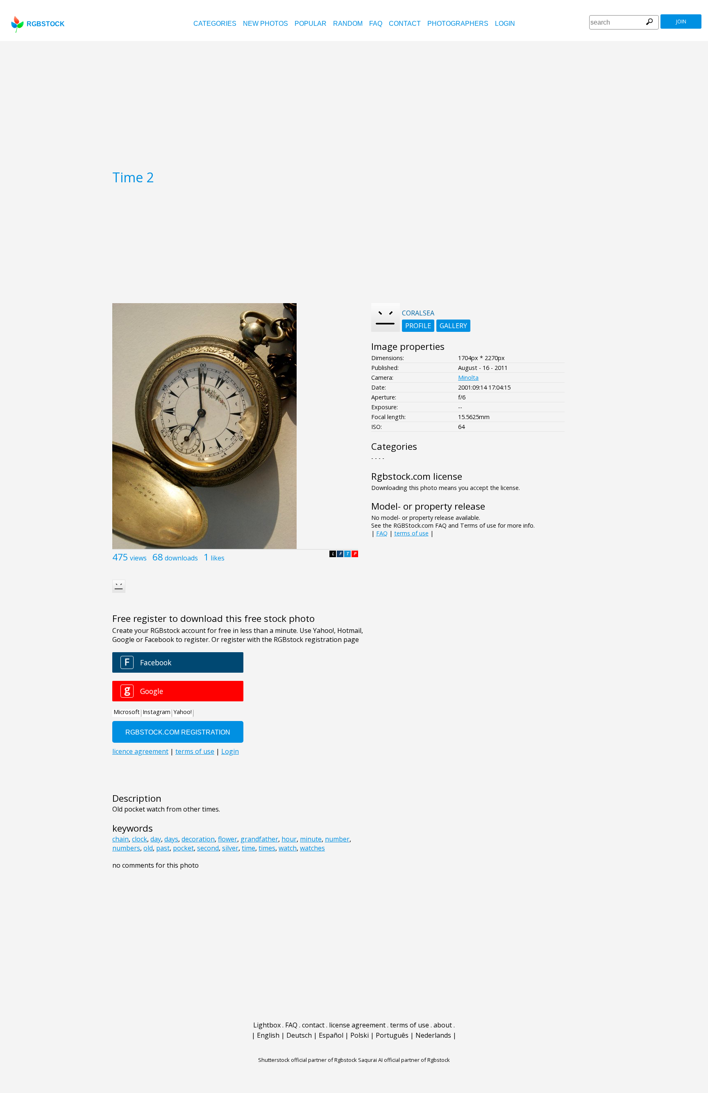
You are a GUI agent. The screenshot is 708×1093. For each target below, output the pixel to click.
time (248, 848)
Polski (359, 1035)
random (348, 23)
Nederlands (433, 1035)
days (171, 839)
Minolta (468, 377)
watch (288, 848)
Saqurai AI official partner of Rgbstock (404, 1060)
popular (311, 23)
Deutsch (299, 1035)
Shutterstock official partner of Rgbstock (307, 1060)
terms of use (411, 533)
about (442, 1025)
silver (230, 848)
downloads (181, 557)
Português (392, 1035)
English (268, 1035)
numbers (126, 848)
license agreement (357, 1025)
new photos (265, 23)
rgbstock (46, 23)
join (681, 21)
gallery (453, 325)
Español (331, 1035)
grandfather (259, 839)
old (148, 848)
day (155, 839)
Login (505, 23)
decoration (198, 839)
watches (312, 848)
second (208, 848)
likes (218, 557)
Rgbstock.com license (416, 476)
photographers (457, 23)
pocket (183, 848)
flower (227, 839)
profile (418, 325)
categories (214, 23)
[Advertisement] (354, 102)
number (337, 839)
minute (311, 839)
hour (289, 839)
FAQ (375, 23)
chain (120, 839)
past (163, 848)
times (267, 848)
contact (405, 23)
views (138, 557)
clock (139, 839)
